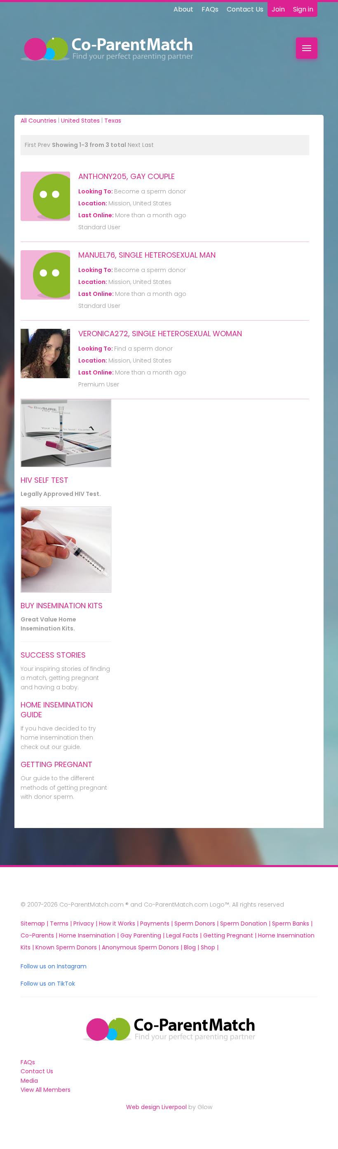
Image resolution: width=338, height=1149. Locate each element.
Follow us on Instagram (54, 966)
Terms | (61, 923)
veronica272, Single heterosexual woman (160, 333)
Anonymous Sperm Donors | (143, 947)
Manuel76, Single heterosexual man (147, 255)
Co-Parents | (40, 935)
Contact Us (245, 9)
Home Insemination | (89, 935)
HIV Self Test (44, 480)
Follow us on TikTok (48, 983)
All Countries (38, 120)
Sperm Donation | (246, 923)
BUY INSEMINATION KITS (62, 605)
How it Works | (119, 923)
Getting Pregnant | (230, 935)
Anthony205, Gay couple (126, 176)
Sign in (303, 9)
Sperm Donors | (197, 923)
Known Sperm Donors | (68, 947)
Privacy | (86, 923)
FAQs (210, 9)
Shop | (209, 947)
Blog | (192, 947)
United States (80, 120)
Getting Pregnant (56, 764)
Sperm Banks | (292, 923)
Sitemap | (35, 923)
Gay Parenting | (143, 935)
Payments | (157, 923)
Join (278, 9)
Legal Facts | (184, 935)
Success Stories (53, 655)
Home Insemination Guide (57, 710)
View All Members (45, 1090)
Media (29, 1081)
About (183, 9)
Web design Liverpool (156, 1107)
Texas (112, 120)
